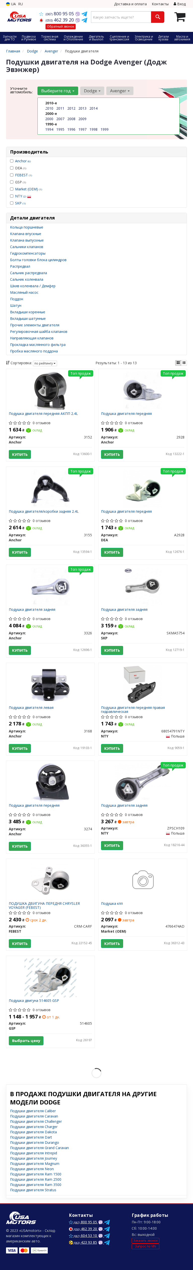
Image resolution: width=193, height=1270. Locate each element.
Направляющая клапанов (32, 338)
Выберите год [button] (56, 91)
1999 (105, 129)
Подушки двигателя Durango (34, 1142)
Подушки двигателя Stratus (33, 1189)
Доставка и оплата (130, 4)
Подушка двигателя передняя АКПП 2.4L (43, 414)
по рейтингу (44, 363)
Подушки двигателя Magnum (34, 1163)
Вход (181, 4)
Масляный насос (24, 292)
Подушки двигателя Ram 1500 (35, 1174)
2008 (71, 118)
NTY (20, 196)
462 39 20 (60, 20)
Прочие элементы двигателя (34, 325)
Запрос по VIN (145, 1246)
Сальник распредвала (28, 272)
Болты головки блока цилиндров (38, 259)
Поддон (16, 298)
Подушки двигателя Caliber (33, 1110)
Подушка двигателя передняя (126, 414)
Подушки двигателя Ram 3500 (35, 1184)
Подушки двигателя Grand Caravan (39, 1147)
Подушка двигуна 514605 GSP (34, 1001)
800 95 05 (60, 14)
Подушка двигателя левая (31, 708)
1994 (49, 129)
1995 (60, 129)
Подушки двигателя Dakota (33, 1132)
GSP (20, 182)
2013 (82, 108)
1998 (93, 129)
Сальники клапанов (26, 246)
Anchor (23, 161)
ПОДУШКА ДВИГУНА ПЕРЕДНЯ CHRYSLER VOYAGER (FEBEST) (44, 905)
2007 (60, 118)
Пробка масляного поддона (34, 351)
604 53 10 (86, 1235)
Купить (20, 454)
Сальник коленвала (26, 279)
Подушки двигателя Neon (32, 1168)
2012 (71, 108)
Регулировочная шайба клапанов (38, 331)
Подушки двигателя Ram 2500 (35, 1179)
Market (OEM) (28, 189)
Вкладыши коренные (27, 312)
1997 (82, 129)
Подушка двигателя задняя (32, 610)
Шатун (15, 305)
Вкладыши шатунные (28, 318)
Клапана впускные (25, 233)
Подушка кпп (112, 904)
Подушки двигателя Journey (33, 1158)
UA (13, 4)
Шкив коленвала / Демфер (33, 285)
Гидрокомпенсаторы (27, 253)
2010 (49, 108)
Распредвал (20, 266)
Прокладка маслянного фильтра (38, 344)
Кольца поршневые (26, 227)
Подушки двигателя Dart (31, 1137)
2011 (60, 108)
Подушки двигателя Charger (34, 1126)
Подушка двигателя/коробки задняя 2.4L (44, 511)
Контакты (160, 4)
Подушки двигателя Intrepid (33, 1153)
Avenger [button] (118, 91)
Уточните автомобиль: (21, 90)
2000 (49, 118)
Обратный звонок (60, 26)
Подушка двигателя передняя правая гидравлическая (133, 709)
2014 (93, 108)
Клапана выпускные (27, 240)
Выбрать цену (26, 1040)
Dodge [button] (91, 91)
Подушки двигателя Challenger (36, 1121)
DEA (20, 168)
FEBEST (23, 175)
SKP (20, 203)
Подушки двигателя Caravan (34, 1116)
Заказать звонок (145, 1240)
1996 (71, 129)
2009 (82, 118)
